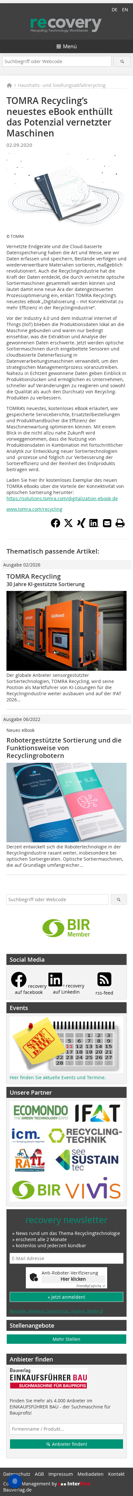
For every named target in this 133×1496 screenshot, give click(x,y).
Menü (70, 46)
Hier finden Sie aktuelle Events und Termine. (58, 1077)
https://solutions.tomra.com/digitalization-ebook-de (62, 498)
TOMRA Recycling (33, 576)
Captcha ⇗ (91, 1286)
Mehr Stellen (66, 1339)
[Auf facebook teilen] (55, 525)
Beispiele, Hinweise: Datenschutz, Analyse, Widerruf (56, 1311)
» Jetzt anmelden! (66, 1297)
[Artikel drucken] (120, 523)
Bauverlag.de (17, 1490)
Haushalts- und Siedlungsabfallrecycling (62, 85)
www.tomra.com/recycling (34, 509)
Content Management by (30, 1484)
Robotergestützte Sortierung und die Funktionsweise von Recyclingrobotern (64, 748)
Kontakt (116, 1474)
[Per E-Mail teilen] (107, 523)
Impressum (60, 1474)
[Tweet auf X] (68, 525)
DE (115, 9)
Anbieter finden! (69, 1444)
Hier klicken (73, 1279)
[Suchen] (122, 61)
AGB (39, 1474)
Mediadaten (90, 1474)
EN (125, 9)
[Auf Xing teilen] (81, 525)
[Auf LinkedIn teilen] (94, 525)
